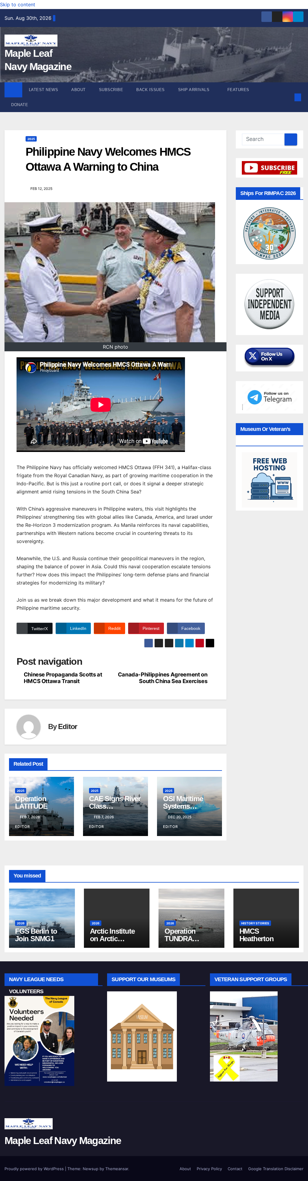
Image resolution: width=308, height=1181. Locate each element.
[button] (288, 97)
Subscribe (111, 89)
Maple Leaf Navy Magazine (63, 1140)
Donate (19, 104)
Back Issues (150, 89)
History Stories (255, 923)
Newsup (90, 1168)
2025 (31, 139)
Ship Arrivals (194, 89)
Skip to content (17, 5)
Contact (235, 1168)
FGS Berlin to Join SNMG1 (36, 935)
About (78, 89)
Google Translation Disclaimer (275, 1168)
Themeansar (116, 1168)
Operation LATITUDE (31, 802)
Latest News (43, 89)
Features (239, 89)
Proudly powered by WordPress (35, 1168)
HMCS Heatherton (256, 935)
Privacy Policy (209, 1168)
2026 (21, 923)
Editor (67, 726)
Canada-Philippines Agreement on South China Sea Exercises (163, 677)
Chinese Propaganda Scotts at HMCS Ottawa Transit (63, 677)
